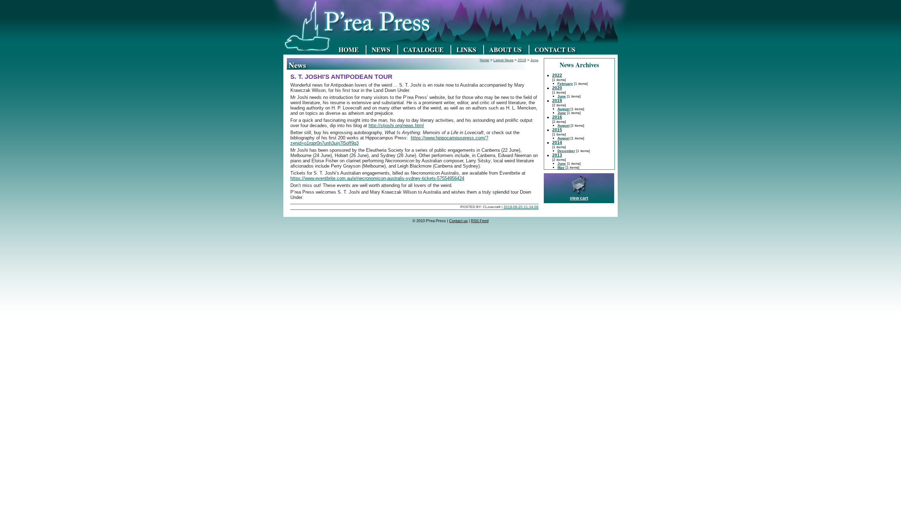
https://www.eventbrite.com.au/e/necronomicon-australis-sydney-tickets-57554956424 (377, 178)
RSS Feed (480, 221)
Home (484, 60)
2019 (522, 60)
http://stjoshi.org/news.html (396, 125)
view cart (579, 198)
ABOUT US (505, 49)
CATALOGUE (423, 49)
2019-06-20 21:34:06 (521, 207)
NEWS (381, 49)
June (534, 60)
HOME (349, 49)
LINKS (466, 49)
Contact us (458, 221)
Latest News (503, 60)
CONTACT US (555, 49)
